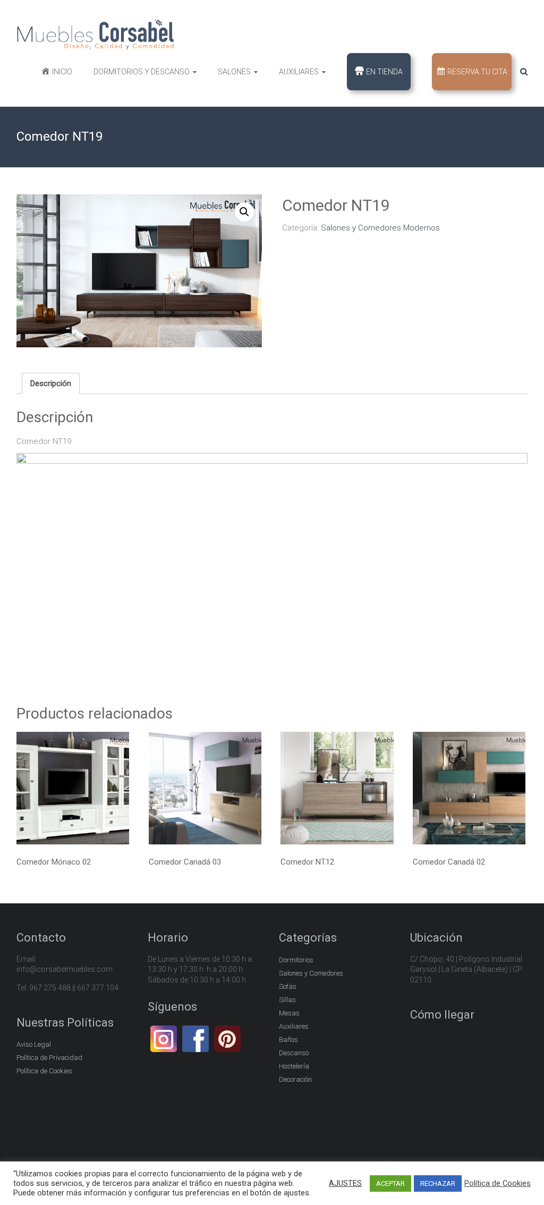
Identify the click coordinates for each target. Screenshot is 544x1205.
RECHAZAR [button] (437, 1183)
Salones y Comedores (311, 973)
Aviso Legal (33, 1044)
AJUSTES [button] (345, 1183)
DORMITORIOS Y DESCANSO (142, 71)
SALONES (234, 71)
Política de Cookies (44, 1071)
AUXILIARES (299, 71)
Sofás (287, 986)
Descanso (294, 1053)
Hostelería (294, 1066)
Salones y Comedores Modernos (380, 228)
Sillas (287, 1000)
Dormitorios (296, 960)
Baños (288, 1040)
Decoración (295, 1079)
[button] (244, 211)
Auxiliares (294, 1026)
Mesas (289, 1013)
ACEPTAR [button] (390, 1183)
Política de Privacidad (49, 1058)
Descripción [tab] (50, 383)
